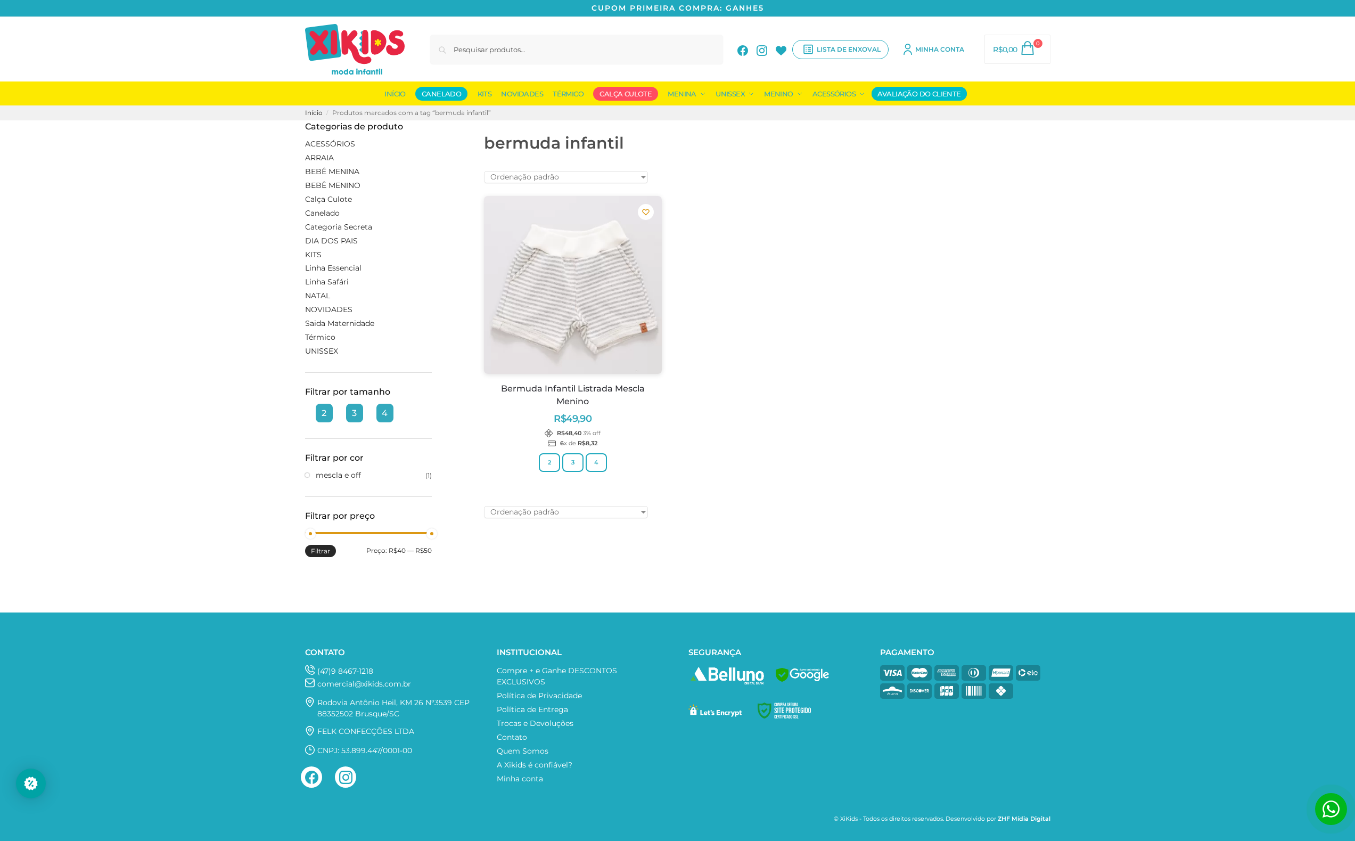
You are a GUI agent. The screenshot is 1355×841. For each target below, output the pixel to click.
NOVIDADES (328, 309)
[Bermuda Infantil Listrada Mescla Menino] (573, 285)
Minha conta (939, 49)
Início (314, 113)
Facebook (742, 49)
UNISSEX (321, 351)
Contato (512, 737)
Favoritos (781, 49)
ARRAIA (319, 157)
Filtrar (320, 551)
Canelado (322, 213)
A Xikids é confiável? (534, 765)
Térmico (320, 337)
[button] (1017, 49)
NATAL (317, 295)
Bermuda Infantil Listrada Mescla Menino (573, 394)
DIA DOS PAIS (331, 241)
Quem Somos (522, 751)
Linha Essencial (333, 268)
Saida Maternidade (339, 323)
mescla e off (338, 475)
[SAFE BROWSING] (802, 682)
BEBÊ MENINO (332, 185)
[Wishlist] (646, 212)
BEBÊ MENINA (332, 171)
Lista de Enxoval (849, 49)
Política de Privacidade (539, 695)
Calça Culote (328, 199)
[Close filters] (435, 127)
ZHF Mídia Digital (1024, 818)
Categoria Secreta (338, 227)
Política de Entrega (532, 709)
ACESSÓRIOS (330, 144)
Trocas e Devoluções (535, 723)
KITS (313, 254)
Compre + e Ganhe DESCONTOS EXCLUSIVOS (557, 676)
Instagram (762, 49)
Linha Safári (327, 282)
